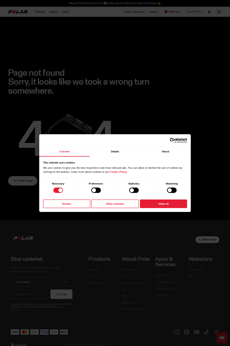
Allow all (163, 203)
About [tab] (165, 151)
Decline (66, 203)
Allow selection (115, 203)
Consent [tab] (64, 151)
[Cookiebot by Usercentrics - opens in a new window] (172, 140)
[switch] (96, 190)
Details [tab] (115, 151)
